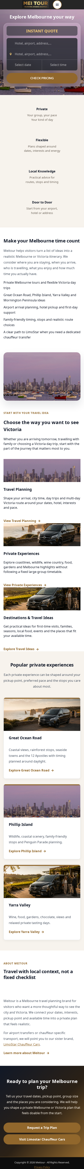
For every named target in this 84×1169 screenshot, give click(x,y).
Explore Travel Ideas (19, 649)
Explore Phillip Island (25, 851)
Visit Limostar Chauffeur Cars (42, 1139)
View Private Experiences (23, 585)
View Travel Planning (20, 521)
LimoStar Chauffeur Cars (22, 1044)
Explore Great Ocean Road (29, 770)
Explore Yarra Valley (24, 932)
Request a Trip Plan (42, 1128)
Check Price (42, 78)
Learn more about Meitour (24, 1053)
